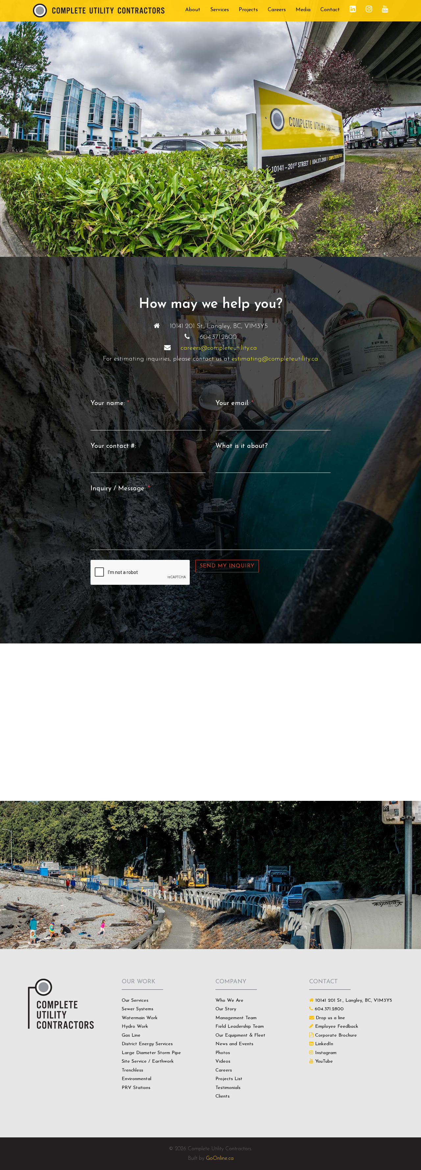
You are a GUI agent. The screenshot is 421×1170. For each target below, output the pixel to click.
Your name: (109, 403)
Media (303, 10)
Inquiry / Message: (120, 488)
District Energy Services (147, 1044)
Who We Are (229, 1000)
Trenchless (132, 1070)
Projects (248, 10)
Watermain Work (140, 1018)
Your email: (234, 403)
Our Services (135, 1000)
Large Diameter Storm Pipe (151, 1052)
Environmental (136, 1078)
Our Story (225, 1009)
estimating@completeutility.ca (275, 359)
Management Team (236, 1018)
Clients (222, 1096)
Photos (222, 1052)
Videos (222, 1061)
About (192, 10)
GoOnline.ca (220, 1158)
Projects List (228, 1078)
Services (219, 10)
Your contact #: (113, 446)
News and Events (234, 1044)
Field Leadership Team (239, 1026)
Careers (277, 10)
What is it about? (241, 446)
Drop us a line (330, 1018)
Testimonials (227, 1087)
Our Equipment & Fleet (240, 1035)
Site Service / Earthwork (148, 1061)
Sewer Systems (137, 1009)
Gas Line (131, 1035)
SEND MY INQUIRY (227, 566)
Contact (330, 10)
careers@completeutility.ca (219, 348)
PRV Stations (136, 1087)
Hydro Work (135, 1026)
